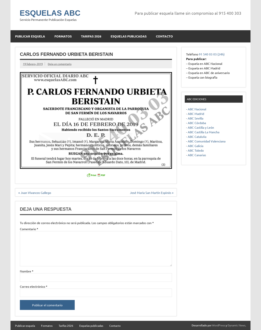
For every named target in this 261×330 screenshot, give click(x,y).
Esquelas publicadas (129, 36)
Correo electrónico (33, 286)
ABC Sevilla (195, 118)
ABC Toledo (196, 150)
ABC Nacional (197, 109)
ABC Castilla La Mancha (203, 132)
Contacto (164, 36)
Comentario (29, 228)
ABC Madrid (196, 113)
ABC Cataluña (197, 136)
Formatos (63, 36)
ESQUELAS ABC (50, 13)
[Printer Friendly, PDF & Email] (96, 174)
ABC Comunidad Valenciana (206, 141)
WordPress (218, 325)
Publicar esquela (30, 36)
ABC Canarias (197, 155)
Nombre (26, 271)
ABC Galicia (195, 146)
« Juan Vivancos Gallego (34, 192)
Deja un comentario (59, 64)
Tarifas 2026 (91, 36)
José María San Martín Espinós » (151, 192)
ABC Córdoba (197, 123)
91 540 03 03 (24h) (212, 54)
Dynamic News (236, 325)
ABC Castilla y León (201, 127)
